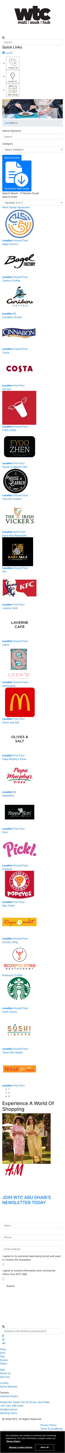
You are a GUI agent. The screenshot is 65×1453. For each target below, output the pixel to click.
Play (2, 1356)
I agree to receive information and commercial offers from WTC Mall (28, 1272)
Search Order (9, 196)
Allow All (45, 1447)
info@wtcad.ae (8, 1409)
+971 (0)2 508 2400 (11, 1405)
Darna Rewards (8, 1386)
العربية (8, 52)
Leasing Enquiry (9, 1396)
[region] (32, 1442)
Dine (2, 1352)
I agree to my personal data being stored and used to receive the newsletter (31, 1258)
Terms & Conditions (51, 1428)
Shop (3, 1349)
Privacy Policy (48, 1425)
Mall (2, 1369)
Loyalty (4, 1382)
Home (8, 122)
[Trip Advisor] (3, 1343)
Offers (3, 1363)
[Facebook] (3, 1335)
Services (5, 1376)
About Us (5, 1373)
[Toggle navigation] (4, 35)
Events (4, 1360)
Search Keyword (11, 130)
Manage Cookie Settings (20, 1447)
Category (7, 143)
